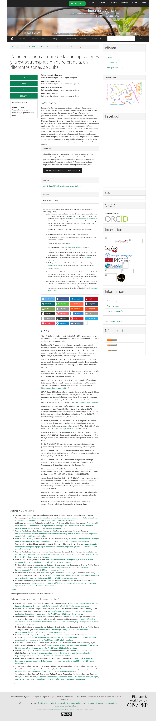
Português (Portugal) (115, 67)
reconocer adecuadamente (73, 247)
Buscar (140, 39)
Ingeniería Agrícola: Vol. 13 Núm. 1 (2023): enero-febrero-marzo (59, 614)
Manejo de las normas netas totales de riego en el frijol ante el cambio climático (61, 653)
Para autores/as (113, 306)
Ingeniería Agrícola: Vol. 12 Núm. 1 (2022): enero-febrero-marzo (53, 578)
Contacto (124, 2)
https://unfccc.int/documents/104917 (55, 388)
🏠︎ (12, 38)
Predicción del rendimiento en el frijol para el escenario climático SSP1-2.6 (59, 583)
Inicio (14, 47)
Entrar (143, 2)
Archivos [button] (82, 39)
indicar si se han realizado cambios (84, 250)
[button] (48, 299)
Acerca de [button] (21, 39)
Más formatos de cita (53, 170)
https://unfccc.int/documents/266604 (84, 402)
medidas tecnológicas (55, 265)
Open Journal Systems (113, 321)
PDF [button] (24, 77)
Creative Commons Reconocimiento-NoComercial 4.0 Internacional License (65, 710)
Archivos (22, 47)
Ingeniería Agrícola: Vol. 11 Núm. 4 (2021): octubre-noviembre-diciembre (42, 656)
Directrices (34, 39)
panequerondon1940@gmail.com (81, 703)
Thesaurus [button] (102, 2)
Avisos (134, 2)
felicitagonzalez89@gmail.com (106, 703)
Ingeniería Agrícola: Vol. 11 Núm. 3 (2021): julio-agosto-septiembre (40, 570)
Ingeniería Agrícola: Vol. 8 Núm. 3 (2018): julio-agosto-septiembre (39, 528)
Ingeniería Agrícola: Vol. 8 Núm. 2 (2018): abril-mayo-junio (53, 562)
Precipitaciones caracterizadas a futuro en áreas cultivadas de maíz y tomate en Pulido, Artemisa (51, 533)
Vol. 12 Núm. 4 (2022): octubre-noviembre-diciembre (48, 47)
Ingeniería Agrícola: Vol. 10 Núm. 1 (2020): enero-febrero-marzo (49, 520)
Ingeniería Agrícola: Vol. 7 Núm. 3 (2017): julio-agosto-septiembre (64, 541)
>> (15, 589)
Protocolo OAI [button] (96, 39)
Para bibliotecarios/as (115, 311)
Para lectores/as (113, 301)
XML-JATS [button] (24, 96)
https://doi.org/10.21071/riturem (66, 428)
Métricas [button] (45, 39)
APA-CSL (114, 2)
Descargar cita (73, 170)
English (109, 57)
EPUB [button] (24, 90)
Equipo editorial (69, 39)
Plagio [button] (56, 39)
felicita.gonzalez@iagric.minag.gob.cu (53, 703)
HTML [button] (24, 83)
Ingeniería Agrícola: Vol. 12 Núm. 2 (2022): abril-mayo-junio (51, 640)
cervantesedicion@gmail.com (66, 706)
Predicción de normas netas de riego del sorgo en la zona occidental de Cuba (63, 567)
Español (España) (113, 62)
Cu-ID (91, 2)
